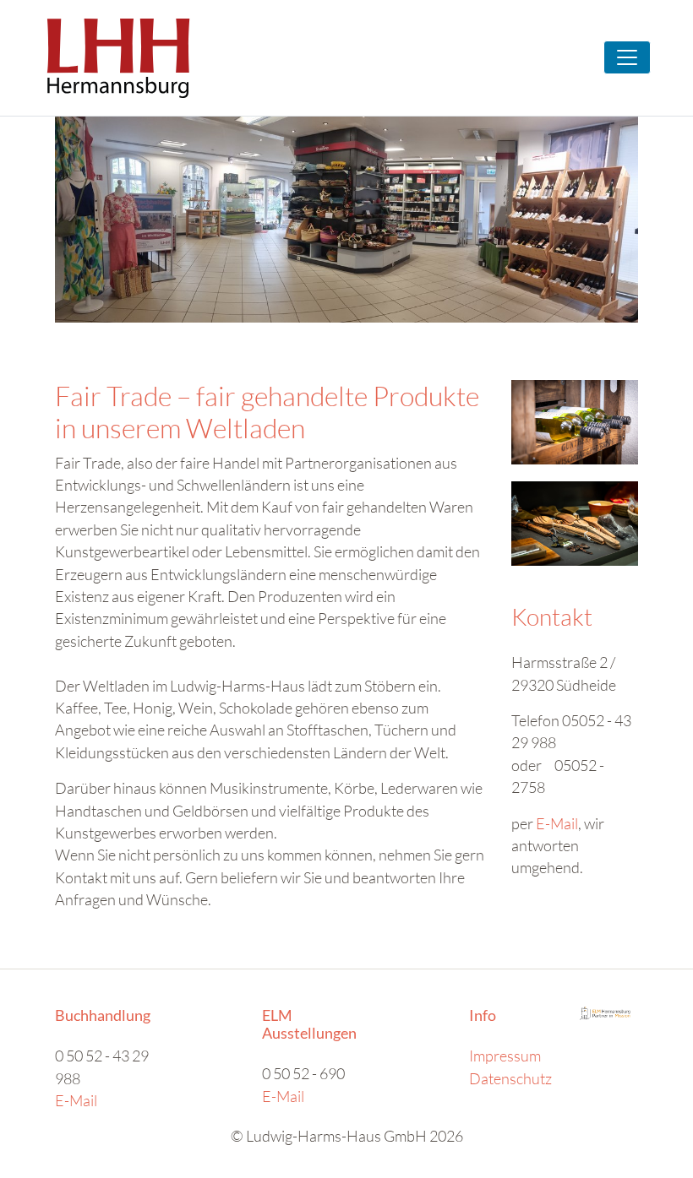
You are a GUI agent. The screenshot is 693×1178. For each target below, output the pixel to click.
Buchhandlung (102, 1015)
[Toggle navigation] (627, 57)
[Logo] (118, 58)
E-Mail (557, 823)
